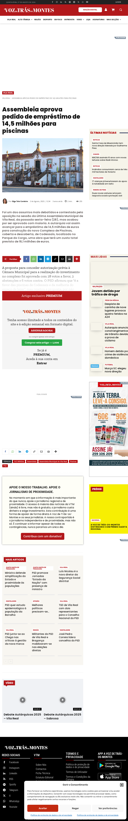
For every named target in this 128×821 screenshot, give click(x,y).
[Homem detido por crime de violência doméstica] (96, 350)
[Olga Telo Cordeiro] (5, 201)
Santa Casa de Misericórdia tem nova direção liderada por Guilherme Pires (109, 145)
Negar (75, 808)
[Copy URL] (55, 259)
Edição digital (90, 10)
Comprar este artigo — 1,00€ (42, 342)
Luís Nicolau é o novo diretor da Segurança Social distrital (69, 576)
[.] (106, 9)
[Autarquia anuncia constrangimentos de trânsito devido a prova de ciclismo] (96, 326)
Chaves (96, 154)
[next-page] (11, 661)
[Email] (62, 259)
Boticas (96, 140)
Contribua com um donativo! (42, 536)
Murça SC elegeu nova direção (115, 370)
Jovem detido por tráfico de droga (105, 293)
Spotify (12, 784)
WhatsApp (14, 801)
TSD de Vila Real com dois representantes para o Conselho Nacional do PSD (69, 611)
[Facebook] (52, 2)
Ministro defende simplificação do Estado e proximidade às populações (15, 579)
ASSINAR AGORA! (42, 330)
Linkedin (13, 773)
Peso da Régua (112, 300)
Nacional (96, 520)
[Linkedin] (61, 2)
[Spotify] (70, 2)
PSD (5, 466)
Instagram (14, 767)
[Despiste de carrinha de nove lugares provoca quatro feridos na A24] (96, 303)
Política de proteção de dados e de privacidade (51, 815)
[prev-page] (6, 661)
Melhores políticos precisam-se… (40, 608)
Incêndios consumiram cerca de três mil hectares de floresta (109, 170)
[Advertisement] (64, 59)
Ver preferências (107, 808)
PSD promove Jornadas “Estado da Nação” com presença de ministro (40, 581)
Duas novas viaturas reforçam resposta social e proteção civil (107, 194)
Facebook (14, 762)
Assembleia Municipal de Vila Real (53, 461)
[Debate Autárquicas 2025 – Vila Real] (23, 699)
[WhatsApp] (83, 2)
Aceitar (43, 808)
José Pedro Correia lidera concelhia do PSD (69, 637)
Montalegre (11, 601)
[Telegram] (74, 2)
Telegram (13, 790)
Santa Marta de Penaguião (12, 568)
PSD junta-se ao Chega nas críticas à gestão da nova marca (15, 638)
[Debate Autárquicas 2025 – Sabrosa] (63, 699)
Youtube (13, 806)
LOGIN (118, 2)
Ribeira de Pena (99, 190)
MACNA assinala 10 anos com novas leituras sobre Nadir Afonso (109, 158)
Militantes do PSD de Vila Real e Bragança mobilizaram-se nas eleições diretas (42, 642)
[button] (121, 784)
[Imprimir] (69, 259)
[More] (77, 259)
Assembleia (31, 461)
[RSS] (65, 2)
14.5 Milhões (19, 461)
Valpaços (97, 286)
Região (36, 630)
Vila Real (8, 92)
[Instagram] (57, 2)
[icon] (113, 10)
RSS (11, 779)
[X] (78, 2)
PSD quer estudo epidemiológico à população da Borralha (15, 610)
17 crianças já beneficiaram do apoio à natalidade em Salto (109, 182)
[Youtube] (87, 2)
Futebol (109, 365)
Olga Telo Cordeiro (20, 201)
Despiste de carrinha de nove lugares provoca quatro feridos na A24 (116, 310)
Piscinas (73, 461)
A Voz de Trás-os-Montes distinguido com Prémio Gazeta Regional (109, 527)
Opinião (36, 601)
